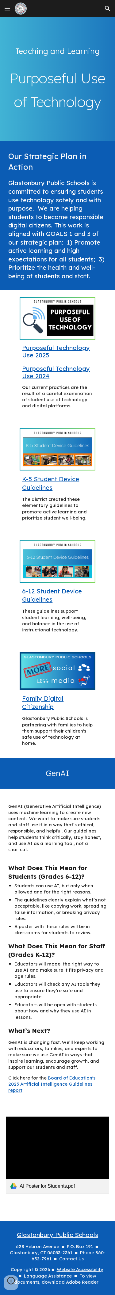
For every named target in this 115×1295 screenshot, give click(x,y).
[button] (7, 8)
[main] (57, 51)
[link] (57, 1155)
